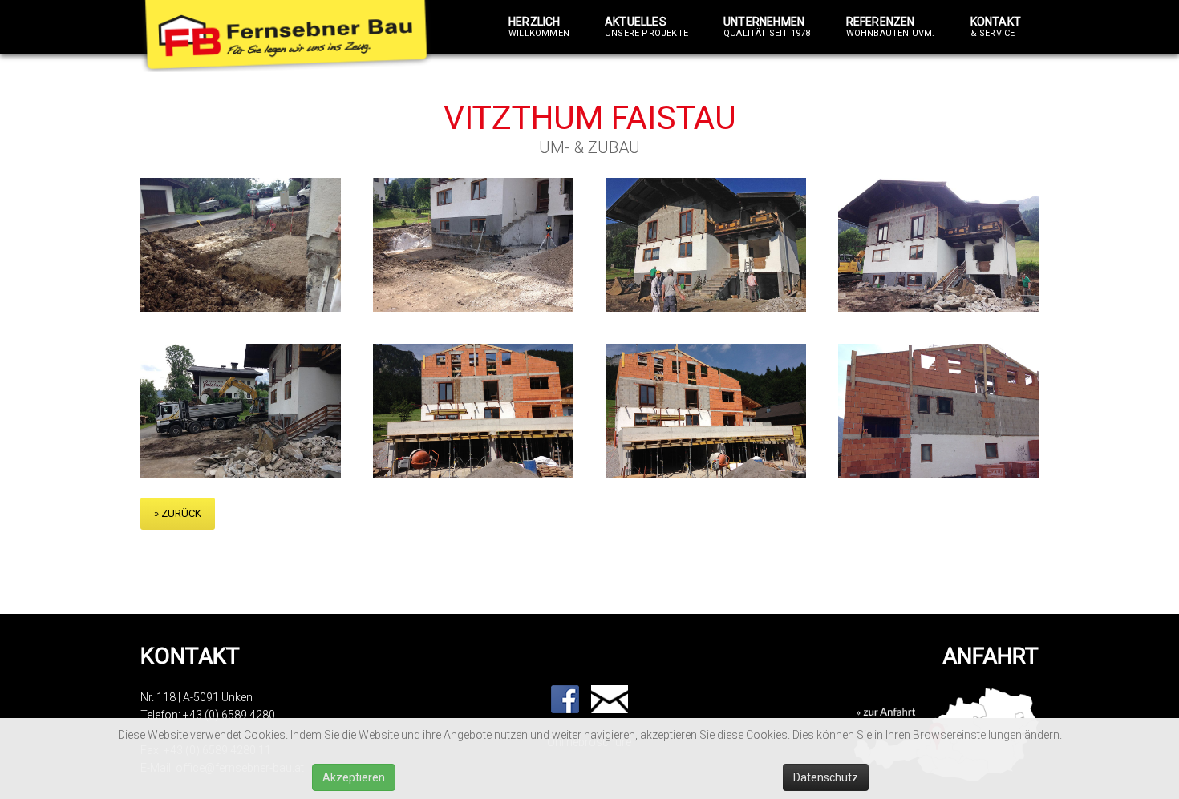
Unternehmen (767, 27)
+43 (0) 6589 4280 (229, 714)
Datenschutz (825, 777)
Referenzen (890, 27)
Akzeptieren (353, 777)
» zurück (177, 513)
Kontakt (995, 27)
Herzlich (538, 27)
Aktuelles (646, 27)
